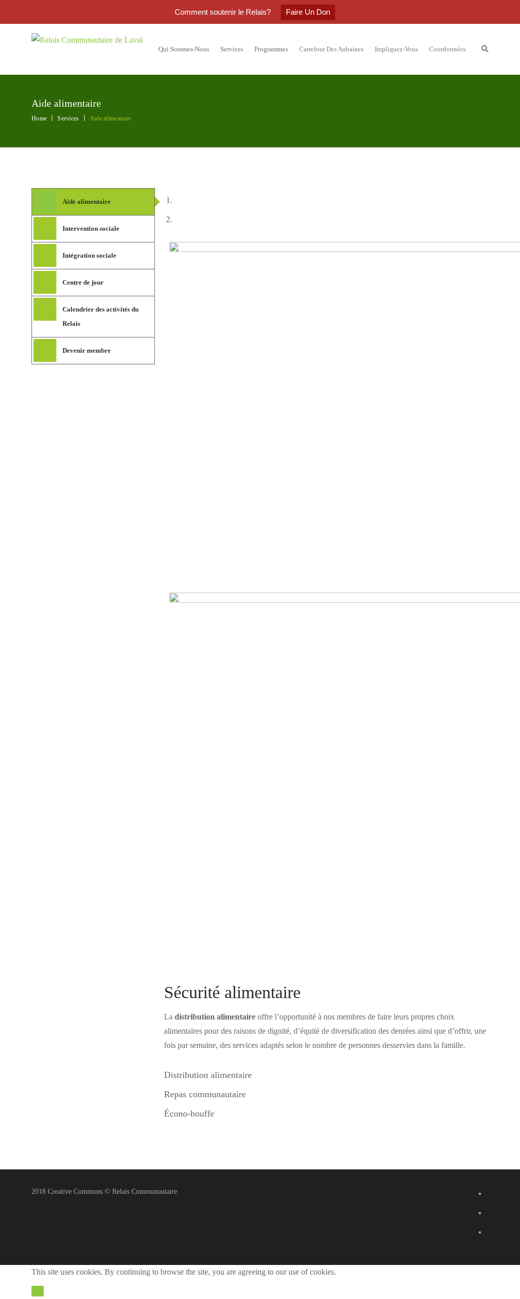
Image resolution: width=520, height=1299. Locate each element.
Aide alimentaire (86, 201)
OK (37, 1291)
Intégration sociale (89, 255)
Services (68, 118)
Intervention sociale (90, 228)
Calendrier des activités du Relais (100, 316)
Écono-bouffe (189, 1113)
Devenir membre (86, 350)
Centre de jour (83, 282)
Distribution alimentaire (208, 1075)
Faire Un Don (308, 12)
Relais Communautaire (144, 1191)
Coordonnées (447, 49)
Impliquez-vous (396, 49)
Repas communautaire (205, 1094)
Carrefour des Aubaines (331, 49)
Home (39, 118)
